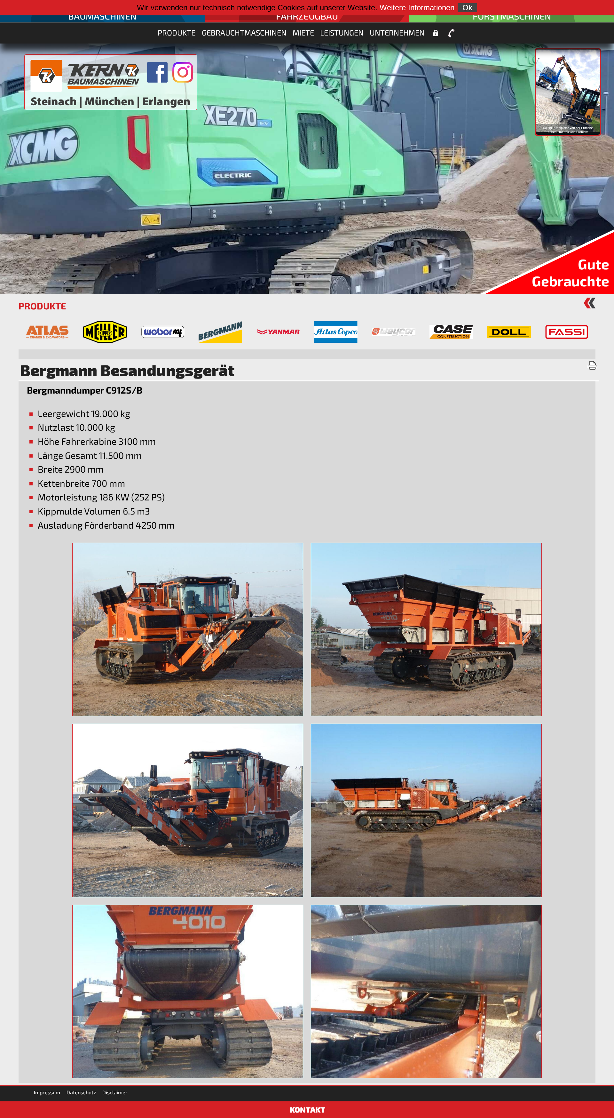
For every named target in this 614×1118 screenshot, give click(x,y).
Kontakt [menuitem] (451, 33)
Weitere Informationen (417, 7)
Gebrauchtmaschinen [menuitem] (244, 32)
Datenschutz (81, 1092)
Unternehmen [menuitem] (397, 32)
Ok (467, 7)
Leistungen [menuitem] (342, 32)
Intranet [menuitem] (435, 33)
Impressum (47, 1092)
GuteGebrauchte (570, 272)
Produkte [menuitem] (176, 32)
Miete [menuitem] (303, 32)
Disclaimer (115, 1092)
